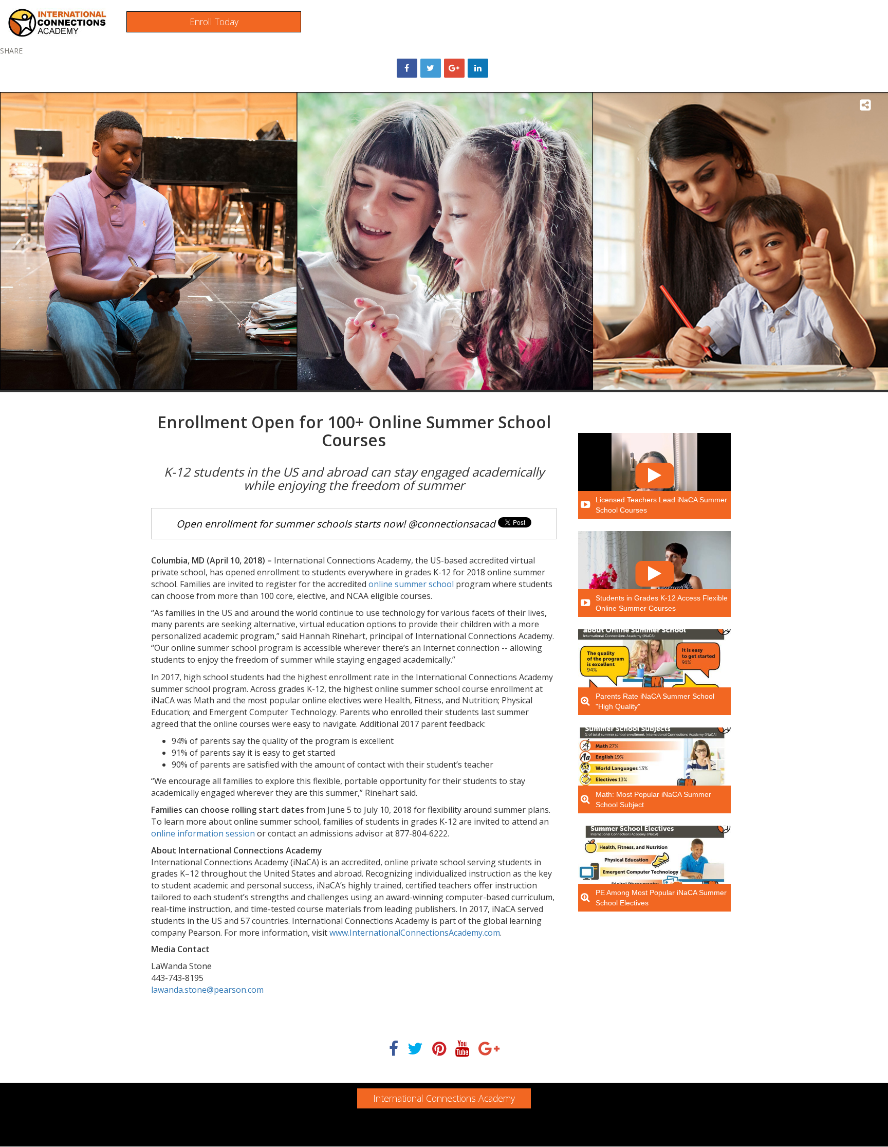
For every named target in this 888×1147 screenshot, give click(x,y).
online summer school (411, 584)
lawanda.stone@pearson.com (207, 989)
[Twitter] (415, 1049)
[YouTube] (462, 1049)
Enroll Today (214, 21)
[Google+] (454, 68)
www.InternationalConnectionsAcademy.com (414, 932)
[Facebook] (393, 1049)
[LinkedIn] (478, 68)
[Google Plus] (489, 1049)
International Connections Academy (444, 1098)
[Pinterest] (439, 1049)
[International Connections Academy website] (57, 22)
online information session (203, 833)
